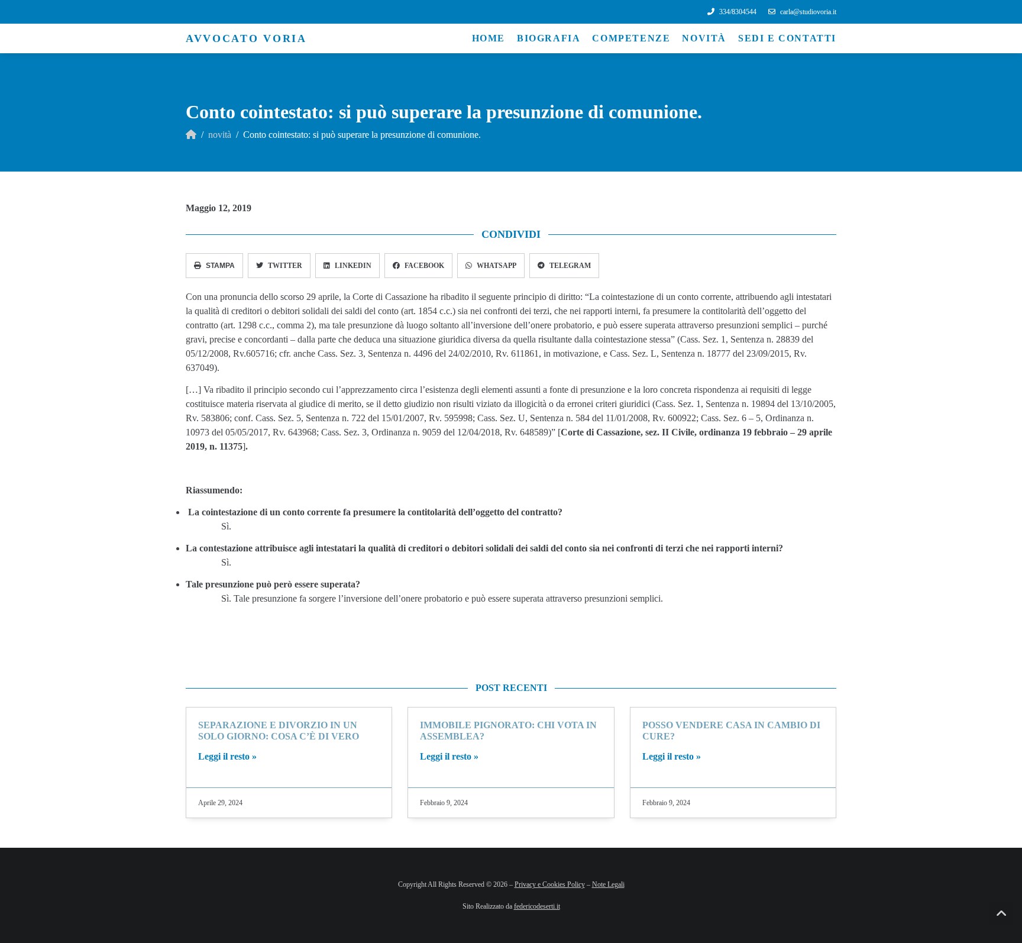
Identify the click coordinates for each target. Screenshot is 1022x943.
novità (219, 135)
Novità (704, 38)
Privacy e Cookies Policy (550, 884)
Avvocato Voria (246, 38)
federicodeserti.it (537, 906)
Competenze (631, 38)
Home (488, 38)
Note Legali (608, 884)
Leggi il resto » (227, 756)
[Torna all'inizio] (1001, 913)
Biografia (548, 38)
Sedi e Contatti (787, 38)
